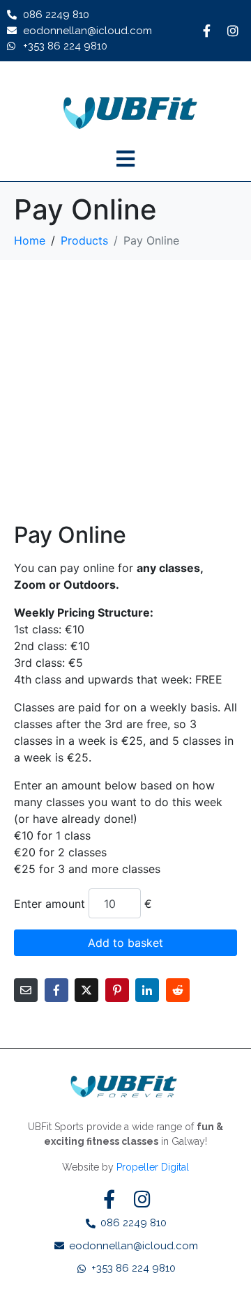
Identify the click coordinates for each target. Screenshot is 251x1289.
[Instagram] (233, 30)
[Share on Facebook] (56, 990)
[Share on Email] (26, 990)
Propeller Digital (152, 1167)
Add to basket (125, 943)
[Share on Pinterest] (117, 990)
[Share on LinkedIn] (147, 990)
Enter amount (49, 904)
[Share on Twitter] (86, 990)
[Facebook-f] (206, 30)
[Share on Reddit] (178, 990)
